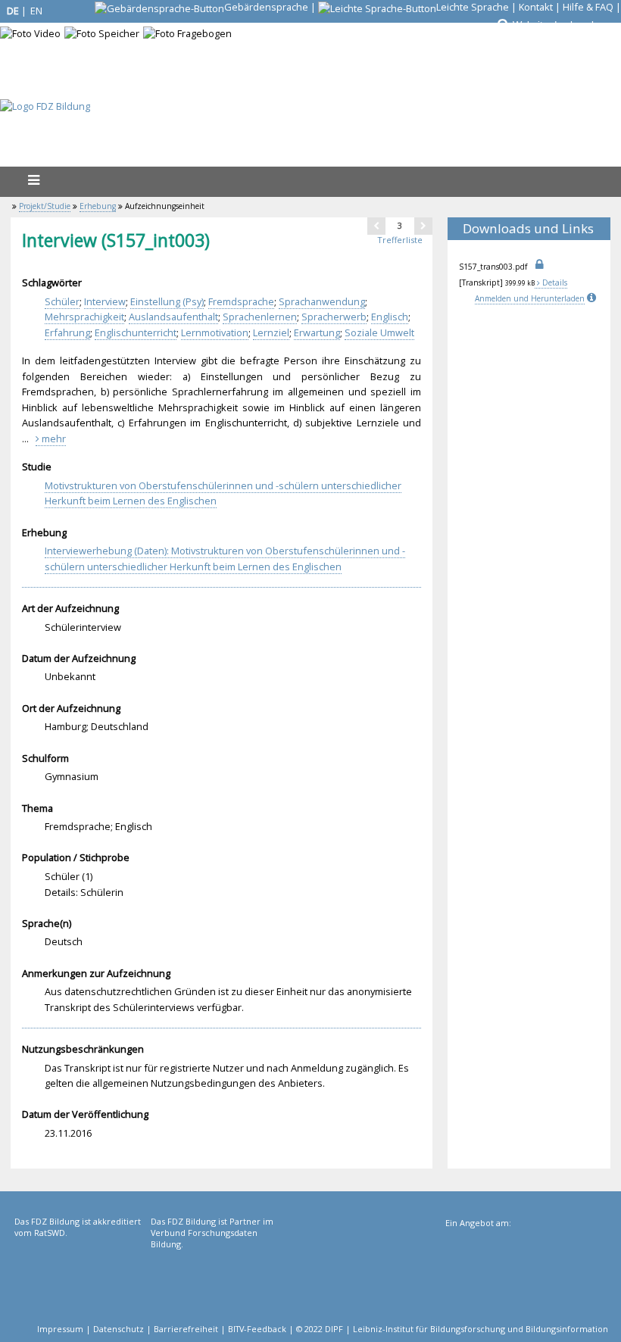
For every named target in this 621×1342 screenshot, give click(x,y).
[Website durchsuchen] (502, 25)
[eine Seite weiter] (423, 226)
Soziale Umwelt (379, 332)
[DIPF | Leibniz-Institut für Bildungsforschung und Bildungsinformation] (525, 1279)
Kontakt (536, 7)
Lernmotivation (214, 332)
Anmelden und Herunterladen (530, 298)
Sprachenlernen (260, 316)
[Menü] (33, 180)
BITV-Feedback (257, 1328)
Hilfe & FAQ (588, 7)
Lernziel (271, 332)
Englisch (389, 316)
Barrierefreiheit (186, 1328)
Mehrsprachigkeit (84, 316)
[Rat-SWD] (81, 1277)
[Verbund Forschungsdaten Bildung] (217, 1277)
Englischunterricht (135, 332)
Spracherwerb (334, 316)
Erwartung (317, 332)
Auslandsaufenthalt (173, 316)
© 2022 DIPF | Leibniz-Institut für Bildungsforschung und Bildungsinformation (452, 1328)
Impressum (60, 1328)
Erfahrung (67, 332)
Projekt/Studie (44, 206)
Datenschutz (118, 1328)
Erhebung (98, 206)
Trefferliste (400, 239)
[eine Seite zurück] (376, 226)
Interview (105, 301)
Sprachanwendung (322, 301)
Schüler (62, 301)
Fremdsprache (241, 301)
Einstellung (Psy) (167, 301)
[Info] (593, 298)
